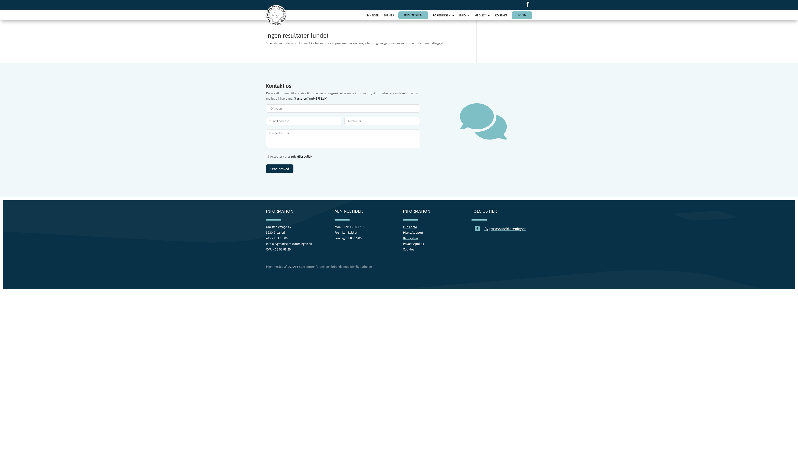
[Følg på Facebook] (527, 4)
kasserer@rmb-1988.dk (310, 98)
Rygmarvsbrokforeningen (505, 229)
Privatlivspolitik (413, 243)
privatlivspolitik (301, 156)
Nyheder (372, 15)
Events (388, 15)
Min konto (410, 227)
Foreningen (442, 15)
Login (522, 15)
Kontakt (501, 15)
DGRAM (293, 266)
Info (462, 15)
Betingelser (410, 238)
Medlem (480, 15)
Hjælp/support (413, 232)
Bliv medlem (413, 15)
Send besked (279, 169)
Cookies (408, 249)
